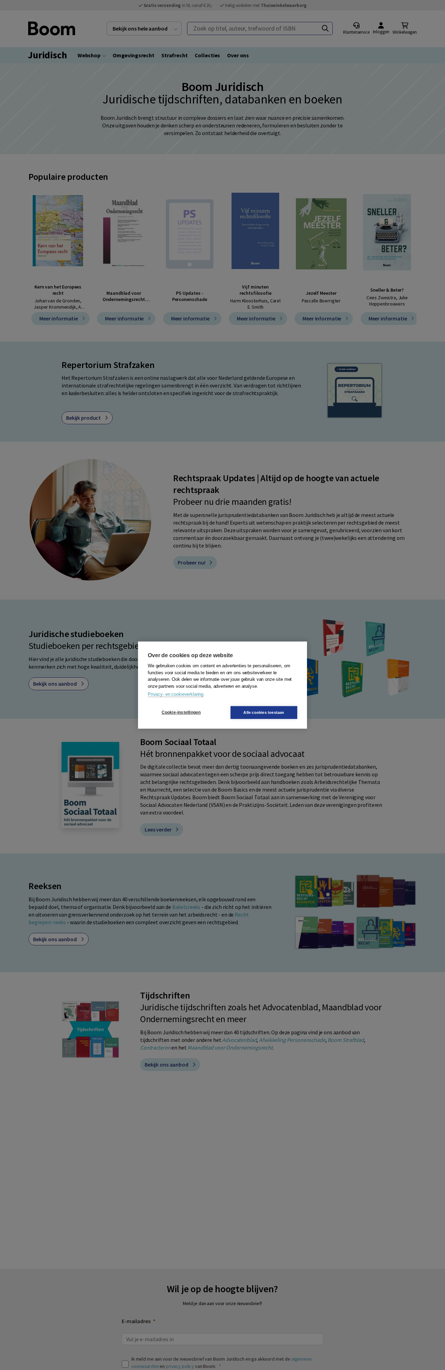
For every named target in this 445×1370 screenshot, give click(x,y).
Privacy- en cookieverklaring (175, 694)
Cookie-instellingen (181, 712)
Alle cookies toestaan (263, 712)
